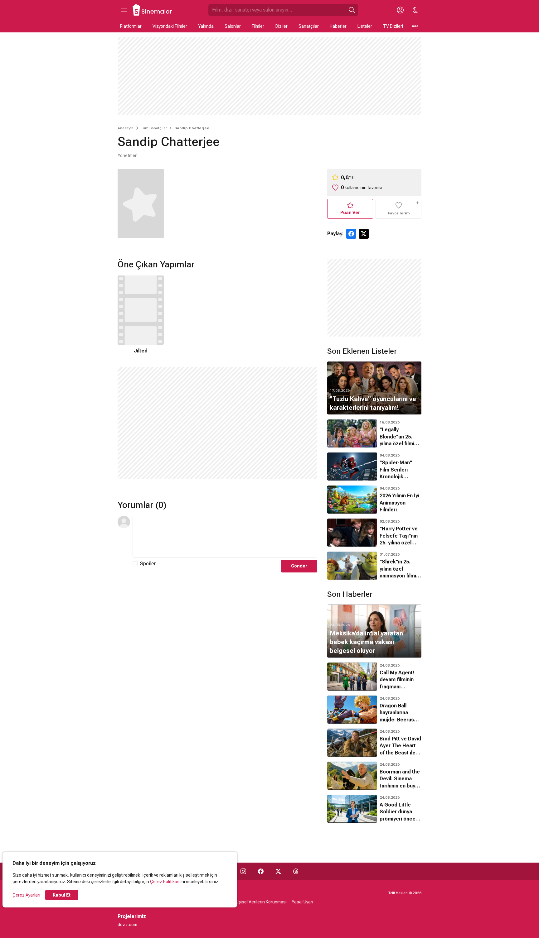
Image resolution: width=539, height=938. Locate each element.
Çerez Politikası (165, 881)
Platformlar (131, 26)
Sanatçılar (309, 26)
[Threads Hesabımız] (295, 871)
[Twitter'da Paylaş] (364, 234)
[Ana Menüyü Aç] (124, 10)
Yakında (206, 26)
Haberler (338, 26)
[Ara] (352, 10)
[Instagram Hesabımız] (243, 871)
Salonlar (233, 26)
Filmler (258, 26)
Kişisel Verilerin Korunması (261, 901)
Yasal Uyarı (302, 901)
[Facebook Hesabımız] (261, 871)
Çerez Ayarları (26, 895)
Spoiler (148, 564)
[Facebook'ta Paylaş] (351, 234)
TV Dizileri (393, 26)
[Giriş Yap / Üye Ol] (400, 10)
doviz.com (127, 924)
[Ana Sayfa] (152, 10)
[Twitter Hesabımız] (278, 871)
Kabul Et (61, 895)
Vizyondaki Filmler (170, 26)
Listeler (364, 26)
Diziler (281, 26)
